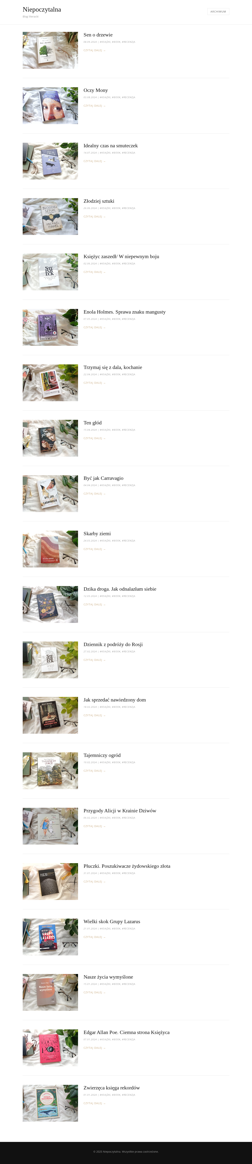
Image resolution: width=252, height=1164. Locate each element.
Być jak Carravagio (103, 478)
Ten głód (93, 422)
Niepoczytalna (42, 9)
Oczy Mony (96, 90)
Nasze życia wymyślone (108, 977)
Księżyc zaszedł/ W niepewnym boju (121, 256)
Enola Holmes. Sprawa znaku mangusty (125, 312)
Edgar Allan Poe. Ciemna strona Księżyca (127, 1032)
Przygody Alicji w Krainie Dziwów (120, 810)
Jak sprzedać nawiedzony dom (115, 700)
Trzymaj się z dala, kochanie (113, 367)
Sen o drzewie (98, 35)
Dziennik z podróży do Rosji (113, 644)
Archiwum (218, 11)
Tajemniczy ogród (102, 755)
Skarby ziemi (97, 533)
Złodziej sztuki (99, 201)
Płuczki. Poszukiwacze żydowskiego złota (127, 866)
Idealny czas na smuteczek (111, 145)
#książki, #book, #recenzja (117, 41)
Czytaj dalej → (95, 50)
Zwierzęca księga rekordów (112, 1088)
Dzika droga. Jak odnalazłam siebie (120, 589)
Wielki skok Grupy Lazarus (112, 921)
